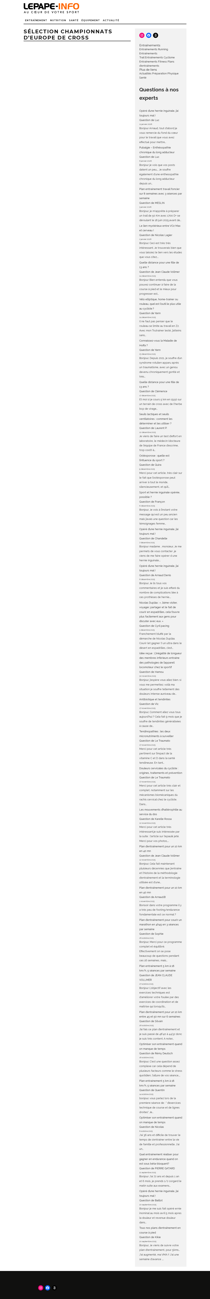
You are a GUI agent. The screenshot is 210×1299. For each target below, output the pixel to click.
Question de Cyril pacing (154, 625)
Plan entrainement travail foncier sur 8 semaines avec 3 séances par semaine (160, 194)
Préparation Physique (165, 73)
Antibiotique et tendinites (154, 699)
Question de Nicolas (151, 1126)
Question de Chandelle (153, 538)
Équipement (90, 20)
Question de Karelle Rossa (155, 818)
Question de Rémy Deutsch (156, 1053)
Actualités (145, 73)
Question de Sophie (151, 933)
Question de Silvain (151, 1021)
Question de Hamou (151, 671)
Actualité (111, 20)
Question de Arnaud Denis (155, 575)
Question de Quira (150, 464)
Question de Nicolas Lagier (155, 235)
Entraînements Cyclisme (160, 57)
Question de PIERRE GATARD (157, 1168)
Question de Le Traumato (154, 740)
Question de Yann (150, 313)
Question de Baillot (151, 1200)
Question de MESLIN (152, 202)
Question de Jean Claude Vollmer (159, 271)
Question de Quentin (152, 1090)
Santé (74, 20)
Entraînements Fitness (153, 61)
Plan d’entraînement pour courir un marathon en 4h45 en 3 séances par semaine (160, 924)
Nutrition (58, 20)
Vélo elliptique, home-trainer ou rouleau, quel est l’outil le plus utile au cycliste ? (160, 304)
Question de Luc (149, 120)
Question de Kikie (150, 1237)
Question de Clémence (153, 391)
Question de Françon (152, 501)
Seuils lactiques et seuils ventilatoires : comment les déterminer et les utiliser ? (155, 419)
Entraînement (36, 20)
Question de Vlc (149, 703)
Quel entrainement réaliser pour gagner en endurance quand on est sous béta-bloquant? (159, 1159)
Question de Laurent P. (153, 428)
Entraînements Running (153, 49)
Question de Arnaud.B (152, 897)
